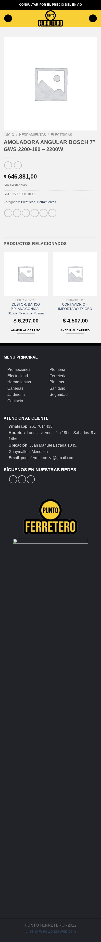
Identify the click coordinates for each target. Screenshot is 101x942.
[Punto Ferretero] (50, 18)
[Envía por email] (35, 213)
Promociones (18, 369)
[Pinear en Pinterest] (43, 213)
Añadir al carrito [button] (26, 330)
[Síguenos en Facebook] (13, 479)
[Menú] (8, 18)
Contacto (15, 401)
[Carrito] (93, 18)
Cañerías (15, 388)
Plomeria (57, 369)
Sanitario (57, 388)
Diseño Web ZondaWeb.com (50, 931)
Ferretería (58, 376)
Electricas (61, 135)
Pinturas (57, 382)
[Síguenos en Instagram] (22, 479)
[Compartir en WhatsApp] (8, 213)
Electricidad (17, 376)
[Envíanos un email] (31, 479)
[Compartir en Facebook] (17, 213)
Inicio (9, 135)
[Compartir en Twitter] (26, 213)
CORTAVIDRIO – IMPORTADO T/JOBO (75, 307)
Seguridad (59, 394)
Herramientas (32, 135)
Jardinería (16, 394)
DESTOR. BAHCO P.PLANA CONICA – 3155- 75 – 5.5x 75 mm (26, 309)
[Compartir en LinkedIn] (52, 213)
